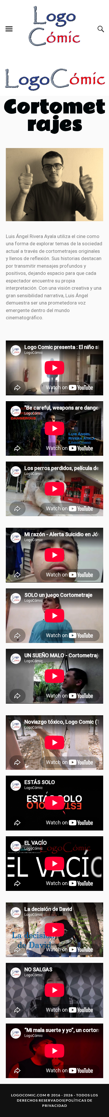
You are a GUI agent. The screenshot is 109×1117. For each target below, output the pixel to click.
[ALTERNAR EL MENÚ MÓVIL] (9, 29)
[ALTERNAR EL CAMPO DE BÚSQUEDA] (100, 29)
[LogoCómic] (55, 29)
